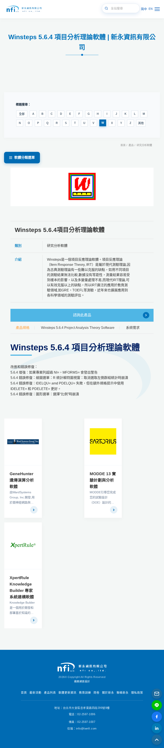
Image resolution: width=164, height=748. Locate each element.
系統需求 (133, 327)
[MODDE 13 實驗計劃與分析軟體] (103, 442)
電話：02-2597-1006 (82, 714)
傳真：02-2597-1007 (82, 722)
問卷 (97, 692)
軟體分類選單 (24, 157)
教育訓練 (85, 692)
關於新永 (108, 692)
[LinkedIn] (157, 728)
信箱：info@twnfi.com (82, 728)
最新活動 (35, 692)
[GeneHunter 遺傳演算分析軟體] (23, 442)
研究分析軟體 (144, 145)
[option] (82, 187)
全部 (22, 113)
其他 (141, 123)
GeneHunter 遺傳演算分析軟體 (22, 480)
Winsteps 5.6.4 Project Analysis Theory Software (77, 327)
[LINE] (157, 705)
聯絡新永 (123, 692)
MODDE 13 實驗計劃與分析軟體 (103, 480)
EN (150, 8)
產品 (131, 145)
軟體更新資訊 (67, 692)
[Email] (157, 694)
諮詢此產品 (82, 315)
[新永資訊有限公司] (23, 9)
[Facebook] (157, 717)
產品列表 (50, 692)
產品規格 (22, 327)
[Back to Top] (157, 740)
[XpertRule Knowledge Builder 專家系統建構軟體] (23, 545)
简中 (144, 9)
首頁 (123, 145)
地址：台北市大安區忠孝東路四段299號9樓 (82, 707)
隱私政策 (137, 692)
